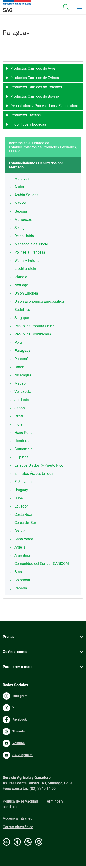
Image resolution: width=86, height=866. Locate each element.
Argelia (20, 547)
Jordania (21, 400)
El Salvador (23, 482)
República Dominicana (32, 334)
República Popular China (34, 326)
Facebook (19, 719)
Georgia (20, 211)
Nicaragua (22, 375)
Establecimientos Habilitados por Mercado (36, 165)
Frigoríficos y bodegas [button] (28, 124)
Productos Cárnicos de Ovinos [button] (34, 78)
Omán (19, 367)
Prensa (8, 637)
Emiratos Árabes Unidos (33, 473)
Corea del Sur (25, 523)
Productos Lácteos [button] (25, 115)
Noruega (21, 285)
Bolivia (19, 531)
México (20, 203)
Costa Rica (23, 514)
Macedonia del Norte (31, 244)
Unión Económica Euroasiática (39, 301)
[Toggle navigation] (66, 7)
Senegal (21, 228)
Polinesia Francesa (29, 252)
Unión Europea (26, 293)
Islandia (20, 277)
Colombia (22, 580)
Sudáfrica (22, 309)
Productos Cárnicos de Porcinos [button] (36, 87)
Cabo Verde (23, 539)
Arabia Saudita (26, 195)
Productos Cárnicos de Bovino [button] (34, 96)
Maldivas (21, 178)
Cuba (18, 498)
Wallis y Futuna (26, 260)
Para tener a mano (18, 667)
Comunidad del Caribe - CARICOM (41, 563)
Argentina (22, 555)
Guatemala (23, 449)
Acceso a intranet (17, 818)
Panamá (21, 359)
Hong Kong (23, 432)
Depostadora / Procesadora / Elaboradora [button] (44, 106)
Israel (18, 416)
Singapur (21, 318)
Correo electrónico (18, 827)
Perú (18, 342)
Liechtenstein (25, 269)
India (18, 424)
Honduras (22, 441)
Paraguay (22, 350)
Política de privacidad (20, 801)
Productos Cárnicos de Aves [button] (32, 68)
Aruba (19, 187)
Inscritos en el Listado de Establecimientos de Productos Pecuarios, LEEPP (43, 147)
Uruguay (21, 490)
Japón (19, 408)
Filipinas (21, 457)
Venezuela (22, 391)
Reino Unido (24, 236)
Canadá (20, 588)
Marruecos (23, 219)
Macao (20, 383)
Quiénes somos (15, 652)
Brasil (19, 572)
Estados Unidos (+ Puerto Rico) (39, 465)
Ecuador (21, 506)
